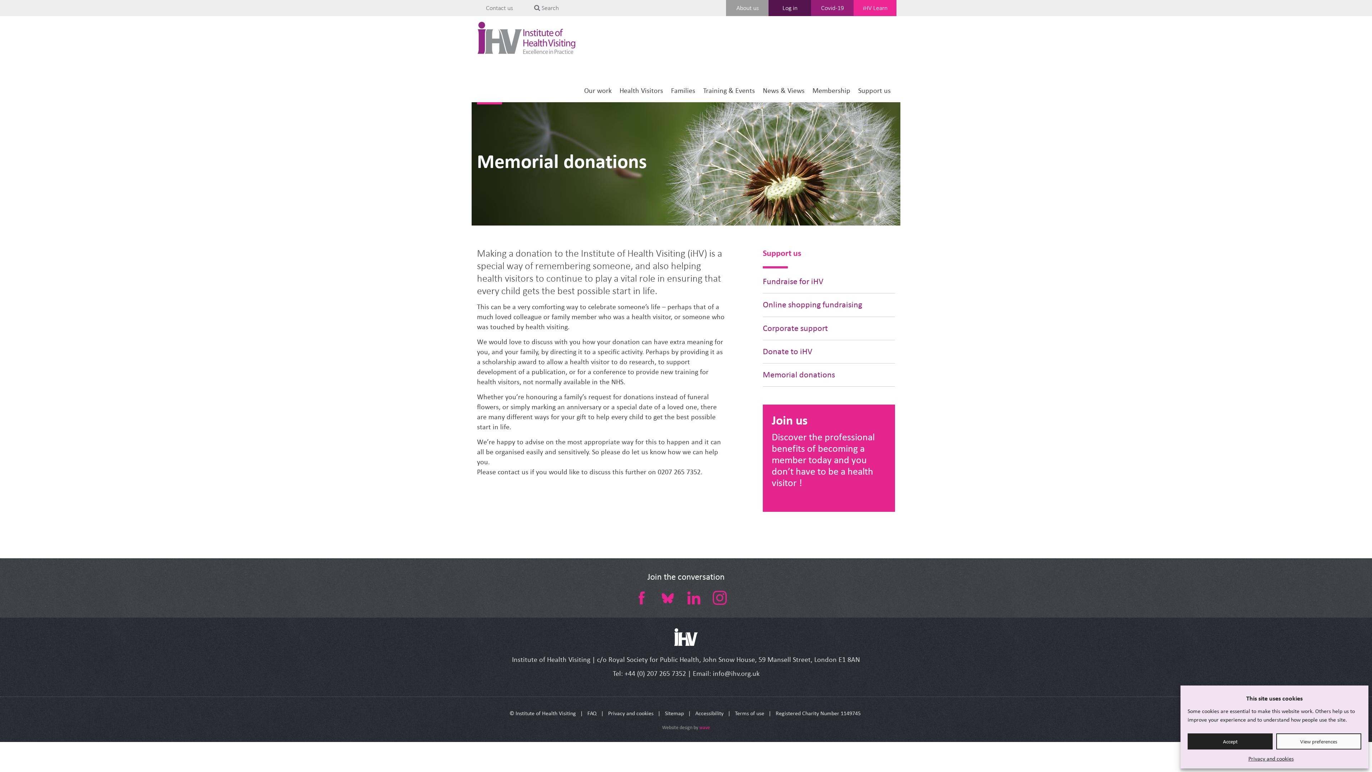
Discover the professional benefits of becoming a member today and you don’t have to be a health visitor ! (823, 460)
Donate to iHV (787, 351)
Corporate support (795, 328)
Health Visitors (641, 90)
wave (704, 727)
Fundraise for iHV (793, 281)
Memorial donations (562, 161)
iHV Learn (875, 8)
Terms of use (749, 713)
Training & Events (729, 90)
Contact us (499, 8)
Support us (874, 90)
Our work (598, 90)
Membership (831, 90)
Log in (789, 8)
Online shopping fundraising (812, 304)
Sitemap (674, 713)
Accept (1230, 741)
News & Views (784, 90)
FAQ (592, 713)
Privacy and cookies (1271, 759)
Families (683, 90)
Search (549, 8)
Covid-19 (832, 8)
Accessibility (709, 713)
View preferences (1318, 741)
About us (747, 8)
